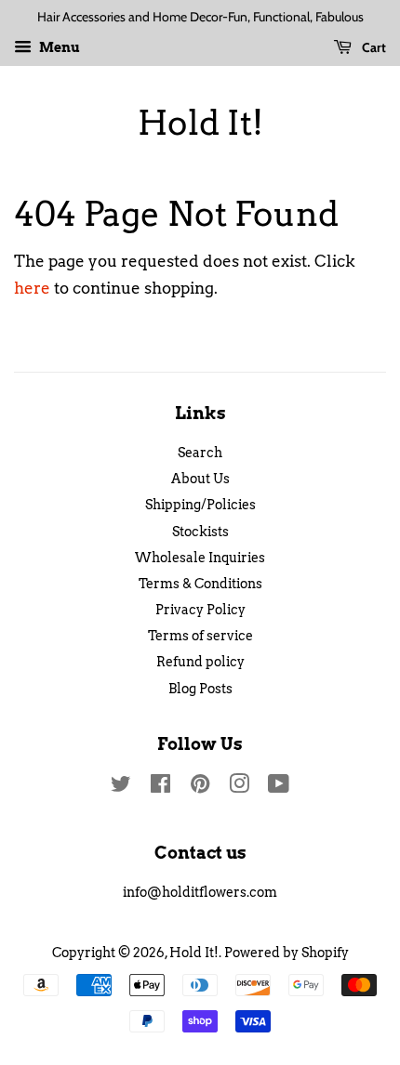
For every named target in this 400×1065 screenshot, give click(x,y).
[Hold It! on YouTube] (278, 787)
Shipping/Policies (200, 504)
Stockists (200, 531)
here (32, 288)
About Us (200, 478)
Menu (58, 47)
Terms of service (200, 635)
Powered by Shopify (286, 952)
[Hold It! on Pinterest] (200, 787)
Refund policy (200, 661)
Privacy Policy (200, 609)
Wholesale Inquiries (200, 557)
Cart (372, 47)
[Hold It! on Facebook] (160, 787)
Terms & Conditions (200, 583)
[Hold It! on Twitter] (121, 787)
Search (200, 452)
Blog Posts (200, 688)
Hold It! (200, 123)
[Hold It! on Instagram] (239, 787)
